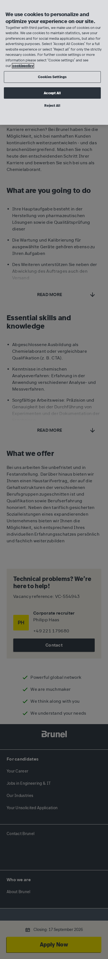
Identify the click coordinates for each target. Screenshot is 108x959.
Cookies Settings (52, 77)
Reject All (52, 105)
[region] (54, 62)
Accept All (52, 93)
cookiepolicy (23, 66)
